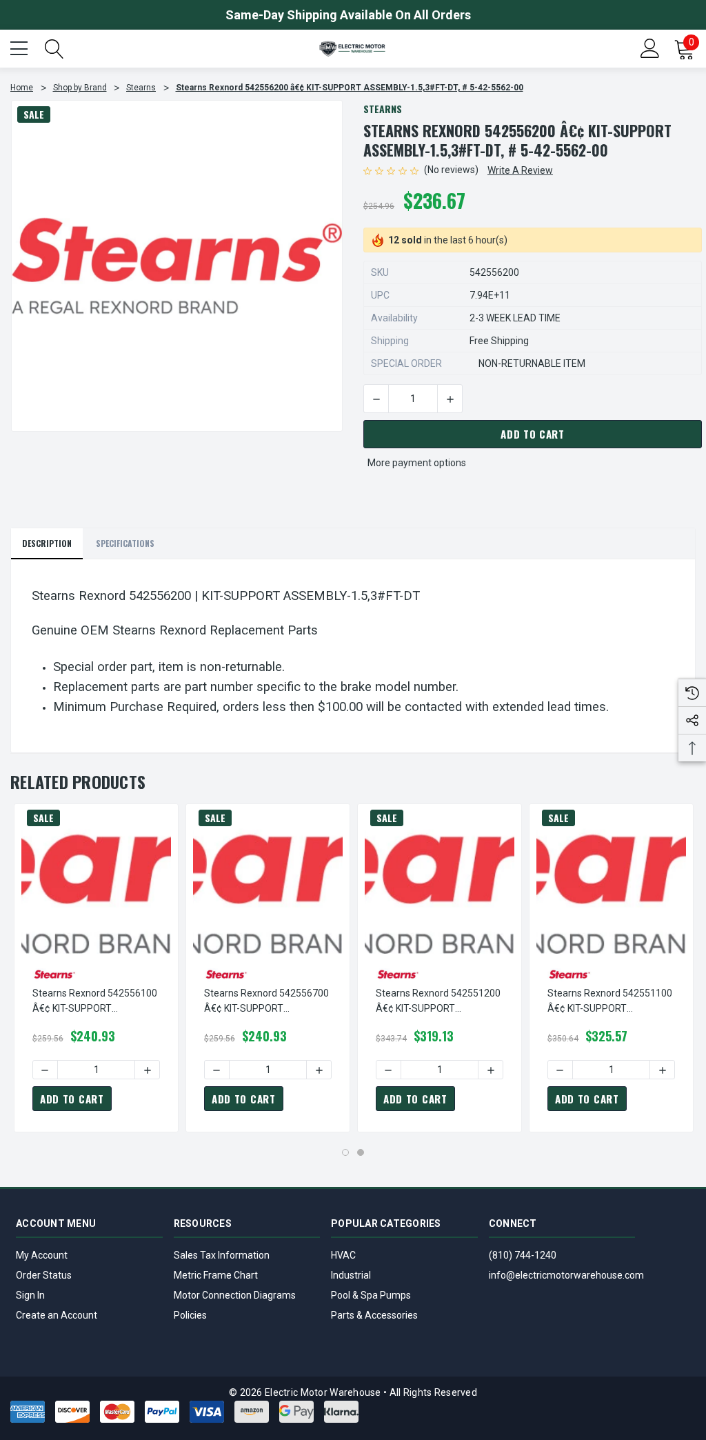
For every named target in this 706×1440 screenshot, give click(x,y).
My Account (42, 1255)
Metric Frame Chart (216, 1275)
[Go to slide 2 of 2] (360, 1152)
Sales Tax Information (222, 1255)
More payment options (416, 462)
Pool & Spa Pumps (371, 1295)
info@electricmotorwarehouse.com (566, 1275)
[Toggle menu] (20, 47)
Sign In (30, 1295)
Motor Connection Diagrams (235, 1295)
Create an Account (56, 1315)
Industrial (351, 1275)
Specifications (125, 543)
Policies (190, 1315)
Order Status (44, 1275)
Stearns (382, 108)
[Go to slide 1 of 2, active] (345, 1152)
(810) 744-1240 (522, 1255)
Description (47, 543)
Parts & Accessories (374, 1315)
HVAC (343, 1255)
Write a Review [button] (520, 170)
